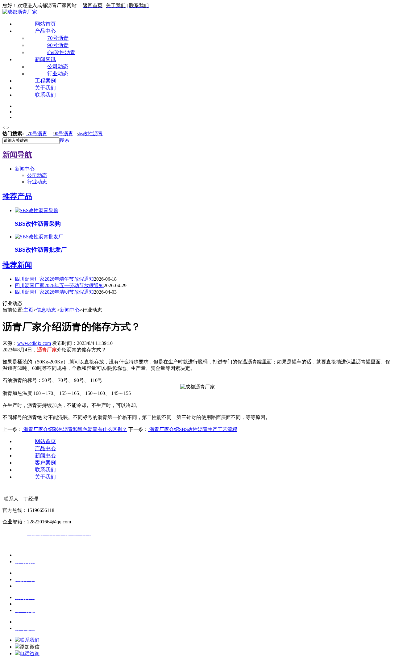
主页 (28, 309)
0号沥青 (37, 133)
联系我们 (45, 95)
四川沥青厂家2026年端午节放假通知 (54, 279)
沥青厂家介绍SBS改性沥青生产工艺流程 (192, 429)
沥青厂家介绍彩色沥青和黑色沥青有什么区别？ (74, 429)
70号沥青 (58, 38)
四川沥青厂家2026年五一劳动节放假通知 (59, 285)
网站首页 (45, 24)
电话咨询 (30, 653)
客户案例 (45, 463)
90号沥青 (58, 45)
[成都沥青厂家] (19, 12)
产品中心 (45, 31)
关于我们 (45, 88)
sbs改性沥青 (61, 52)
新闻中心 (25, 168)
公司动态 (57, 66)
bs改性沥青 (90, 133)
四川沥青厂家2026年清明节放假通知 (54, 292)
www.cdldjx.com (34, 343)
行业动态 (57, 74)
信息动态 (46, 309)
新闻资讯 (45, 59)
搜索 (64, 140)
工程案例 (45, 81)
